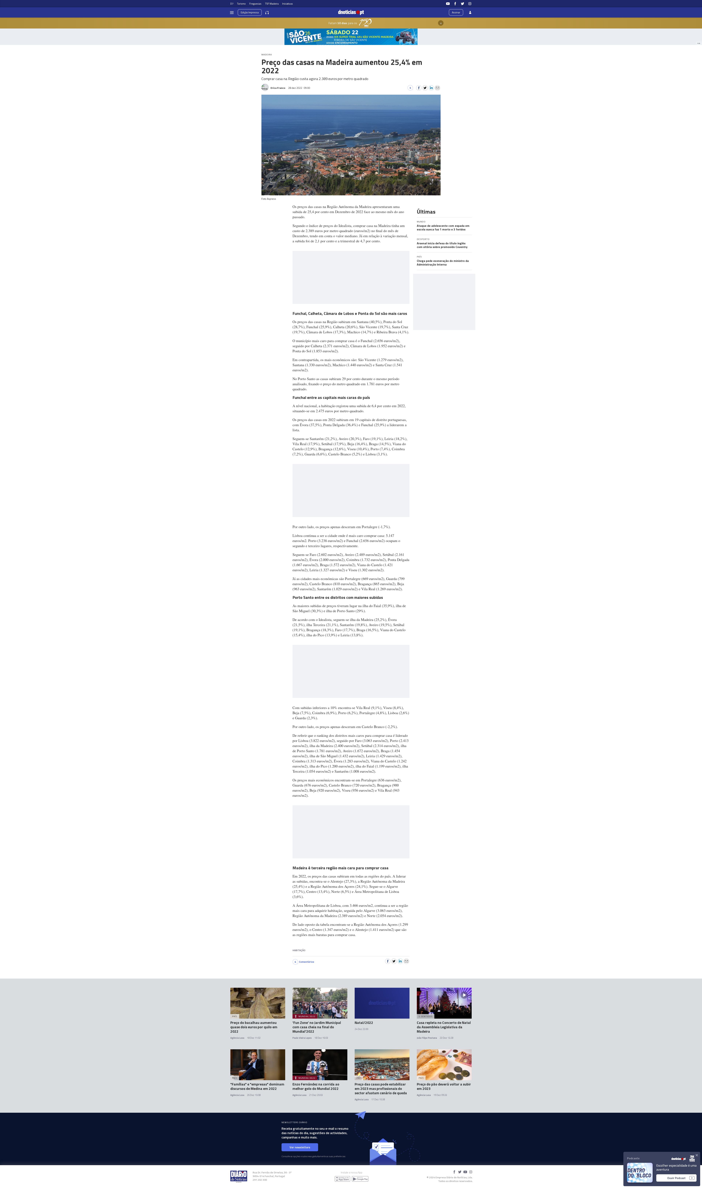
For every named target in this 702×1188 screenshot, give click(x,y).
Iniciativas (287, 3)
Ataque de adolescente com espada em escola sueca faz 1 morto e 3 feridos (443, 227)
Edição (250, 12)
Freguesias (255, 3)
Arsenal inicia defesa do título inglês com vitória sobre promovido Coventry (442, 245)
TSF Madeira (272, 3)
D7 (231, 3)
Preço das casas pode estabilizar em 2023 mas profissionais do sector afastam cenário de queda (381, 1088)
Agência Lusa (237, 1038)
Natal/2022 (364, 1022)
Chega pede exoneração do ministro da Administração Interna (443, 263)
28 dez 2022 (299, 88)
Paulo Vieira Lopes (302, 1038)
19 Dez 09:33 (440, 1095)
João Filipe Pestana (427, 1038)
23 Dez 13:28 (446, 1038)
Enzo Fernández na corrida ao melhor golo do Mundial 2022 (315, 1086)
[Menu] (232, 12)
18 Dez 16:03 (321, 1038)
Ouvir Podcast (676, 1178)
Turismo (241, 3)
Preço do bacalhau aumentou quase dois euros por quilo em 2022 (253, 1027)
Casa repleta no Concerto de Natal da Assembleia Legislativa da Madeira (444, 1027)
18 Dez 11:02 (254, 1038)
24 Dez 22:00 (361, 1029)
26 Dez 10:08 (254, 1095)
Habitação (298, 950)
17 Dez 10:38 (378, 1099)
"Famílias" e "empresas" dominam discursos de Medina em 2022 (257, 1086)
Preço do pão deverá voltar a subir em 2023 (444, 1086)
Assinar (456, 12)
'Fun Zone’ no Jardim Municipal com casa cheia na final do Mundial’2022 (316, 1027)
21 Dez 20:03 (316, 1095)
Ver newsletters (300, 1147)
